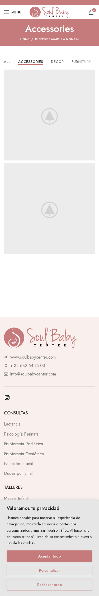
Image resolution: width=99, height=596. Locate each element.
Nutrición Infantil (18, 464)
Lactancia (12, 424)
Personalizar (49, 570)
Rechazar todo (49, 584)
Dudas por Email (18, 473)
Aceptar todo (49, 556)
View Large (90, 74)
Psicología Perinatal (21, 434)
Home (24, 39)
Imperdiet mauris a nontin (57, 39)
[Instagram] (7, 399)
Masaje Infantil (16, 498)
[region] (49, 548)
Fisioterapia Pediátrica (23, 444)
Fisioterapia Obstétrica (24, 454)
